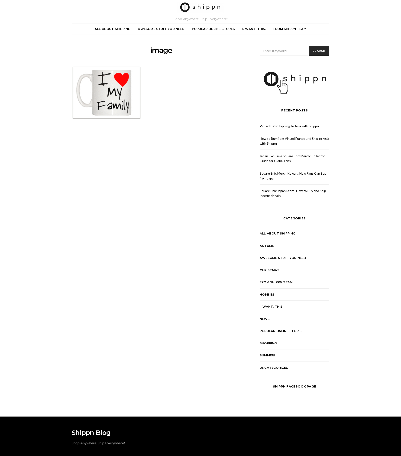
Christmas (269, 270)
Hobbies (267, 294)
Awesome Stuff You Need (161, 29)
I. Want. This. (254, 29)
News (265, 319)
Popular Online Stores (213, 29)
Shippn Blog (91, 432)
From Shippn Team (289, 29)
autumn (267, 246)
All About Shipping (113, 29)
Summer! (267, 355)
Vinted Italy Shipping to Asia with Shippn (289, 126)
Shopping (268, 343)
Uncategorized (274, 367)
